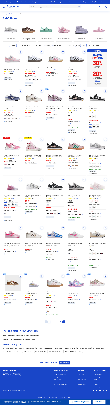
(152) (55, 198)
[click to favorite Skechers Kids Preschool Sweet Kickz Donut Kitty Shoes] (84, 276)
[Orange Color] (94, 253)
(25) (97, 246)
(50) (12, 110)
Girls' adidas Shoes (8, 348)
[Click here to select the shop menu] (4, 7)
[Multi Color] (5, 204)
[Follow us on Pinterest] (106, 391)
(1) (33, 295)
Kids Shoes (13, 13)
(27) (55, 295)
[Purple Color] (34, 79)
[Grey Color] (30, 79)
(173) (13, 198)
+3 (82, 79)
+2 (96, 207)
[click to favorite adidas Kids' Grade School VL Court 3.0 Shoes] (41, 52)
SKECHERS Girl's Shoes (41, 351)
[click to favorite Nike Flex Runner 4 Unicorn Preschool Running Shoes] (41, 276)
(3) (33, 198)
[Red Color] (97, 126)
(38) (76, 71)
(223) (77, 198)
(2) (97, 158)
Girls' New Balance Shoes (55, 351)
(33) (55, 69)
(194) (13, 158)
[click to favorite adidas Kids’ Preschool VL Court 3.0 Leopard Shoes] (20, 276)
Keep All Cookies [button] (99, 402)
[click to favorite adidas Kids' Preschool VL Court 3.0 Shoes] (84, 52)
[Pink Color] (72, 79)
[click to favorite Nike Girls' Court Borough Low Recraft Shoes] (84, 179)
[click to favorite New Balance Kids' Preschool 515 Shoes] (20, 91)
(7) (12, 246)
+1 (40, 79)
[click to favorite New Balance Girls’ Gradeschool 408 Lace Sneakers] (105, 139)
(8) (54, 246)
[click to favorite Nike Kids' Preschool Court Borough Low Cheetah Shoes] (84, 91)
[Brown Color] (69, 115)
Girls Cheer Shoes (28, 351)
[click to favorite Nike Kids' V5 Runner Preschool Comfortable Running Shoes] (63, 91)
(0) (54, 110)
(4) (76, 158)
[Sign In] (97, 7)
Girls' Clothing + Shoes (99, 348)
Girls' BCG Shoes (19, 348)
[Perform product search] (79, 6)
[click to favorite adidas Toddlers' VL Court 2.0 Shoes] (63, 276)
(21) (55, 158)
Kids (9, 13)
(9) (97, 198)
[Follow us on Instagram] (103, 391)
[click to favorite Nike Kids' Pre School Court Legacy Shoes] (84, 227)
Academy (5, 13)
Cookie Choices (25, 402)
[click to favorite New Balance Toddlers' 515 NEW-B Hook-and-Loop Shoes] (105, 179)
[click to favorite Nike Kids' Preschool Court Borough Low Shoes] (63, 227)
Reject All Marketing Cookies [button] (80, 402)
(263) (77, 246)
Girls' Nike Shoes (30, 348)
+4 (100, 126)
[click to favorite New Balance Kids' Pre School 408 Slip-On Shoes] (41, 179)
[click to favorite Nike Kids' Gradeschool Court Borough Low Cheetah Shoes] (63, 139)
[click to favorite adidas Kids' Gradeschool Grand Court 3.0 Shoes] (41, 227)
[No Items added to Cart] (106, 6)
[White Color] (26, 79)
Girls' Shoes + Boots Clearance (44, 348)
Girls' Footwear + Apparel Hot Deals (12, 351)
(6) (33, 158)
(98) (34, 71)
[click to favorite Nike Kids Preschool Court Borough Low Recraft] (105, 91)
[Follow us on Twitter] (97, 391)
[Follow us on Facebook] (94, 391)
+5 (19, 118)
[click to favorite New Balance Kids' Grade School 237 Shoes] (105, 227)
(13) (34, 110)
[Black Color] (37, 79)
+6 (82, 214)
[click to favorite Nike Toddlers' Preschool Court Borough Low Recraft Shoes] (20, 227)
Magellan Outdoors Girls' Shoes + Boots (64, 348)
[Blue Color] (5, 118)
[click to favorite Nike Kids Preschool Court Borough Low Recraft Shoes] (20, 52)
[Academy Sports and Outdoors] (12, 6)
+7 (61, 213)
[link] (46, 321)
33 (61, 321)
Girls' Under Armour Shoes (84, 348)
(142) (13, 71)
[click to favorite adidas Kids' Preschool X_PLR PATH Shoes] (20, 139)
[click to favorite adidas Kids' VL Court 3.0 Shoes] (63, 52)
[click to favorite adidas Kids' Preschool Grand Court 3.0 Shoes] (41, 91)
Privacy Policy (50, 401)
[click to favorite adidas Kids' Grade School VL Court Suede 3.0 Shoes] (84, 139)
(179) (98, 110)
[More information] (58, 115)
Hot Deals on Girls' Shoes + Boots (73, 351)
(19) (76, 110)
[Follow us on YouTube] (100, 391)
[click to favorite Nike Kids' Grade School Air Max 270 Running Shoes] (20, 179)
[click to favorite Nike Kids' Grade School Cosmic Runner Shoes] (63, 179)
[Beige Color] (72, 165)
